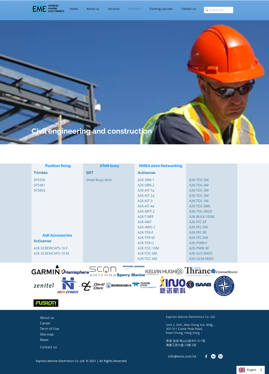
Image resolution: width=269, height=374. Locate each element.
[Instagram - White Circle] (220, 356)
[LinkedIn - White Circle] (213, 356)
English (251, 369)
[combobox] (250, 370)
